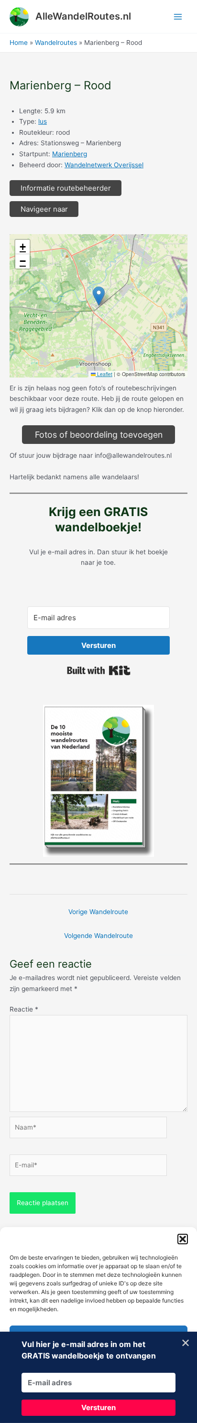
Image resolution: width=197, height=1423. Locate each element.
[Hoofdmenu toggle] (178, 16)
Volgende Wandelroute (98, 935)
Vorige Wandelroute (98, 912)
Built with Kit (99, 670)
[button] (182, 1239)
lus (42, 121)
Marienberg (69, 154)
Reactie (24, 1009)
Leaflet (104, 373)
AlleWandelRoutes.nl (83, 16)
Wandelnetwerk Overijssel (104, 165)
